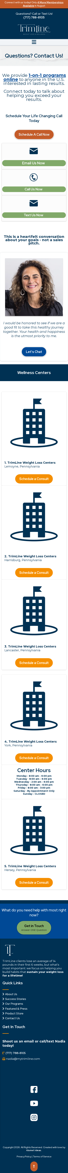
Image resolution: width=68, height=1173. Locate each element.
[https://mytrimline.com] (34, 29)
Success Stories (15, 999)
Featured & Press (16, 1008)
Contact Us (12, 1018)
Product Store (14, 1013)
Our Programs (14, 1004)
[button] (34, 42)
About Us (11, 994)
